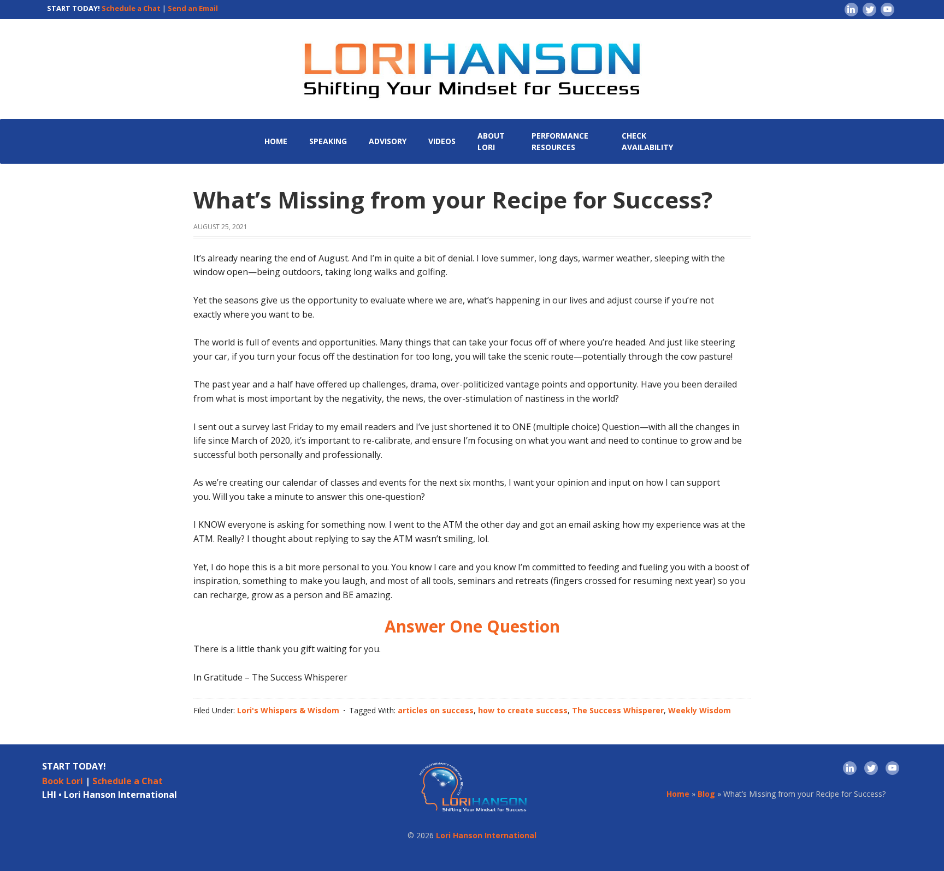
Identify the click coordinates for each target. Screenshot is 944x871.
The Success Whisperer (618, 710)
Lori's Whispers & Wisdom (288, 710)
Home (677, 794)
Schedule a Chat (131, 8)
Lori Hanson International (486, 835)
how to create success (523, 710)
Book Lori (62, 781)
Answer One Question (472, 626)
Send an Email (193, 8)
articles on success (436, 710)
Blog (706, 794)
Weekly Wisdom (699, 710)
